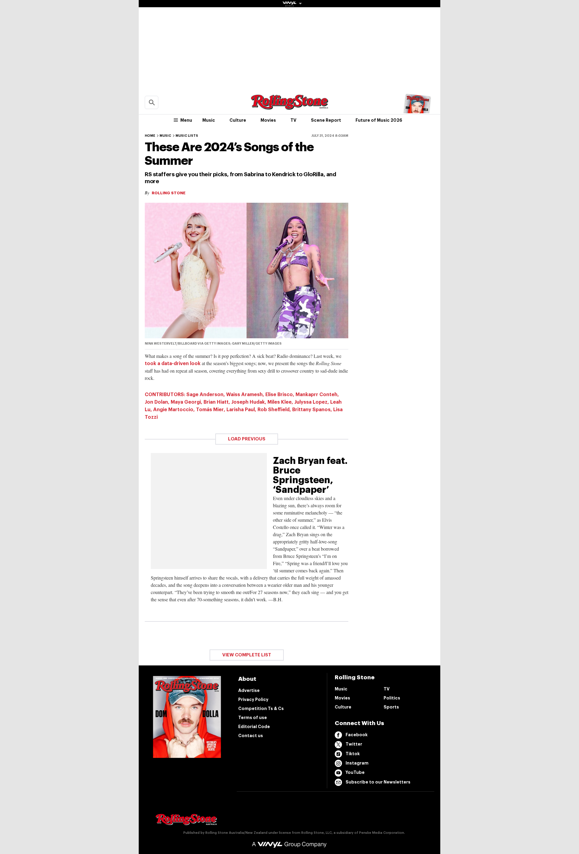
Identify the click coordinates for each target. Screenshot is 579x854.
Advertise (249, 690)
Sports (391, 707)
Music (208, 120)
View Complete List (246, 655)
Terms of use (252, 717)
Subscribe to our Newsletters (378, 782)
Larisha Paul (240, 409)
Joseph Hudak (248, 402)
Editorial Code (254, 726)
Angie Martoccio (173, 409)
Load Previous (246, 439)
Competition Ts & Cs (261, 708)
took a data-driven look (173, 363)
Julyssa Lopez (310, 402)
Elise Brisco (279, 394)
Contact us (250, 736)
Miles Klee (279, 402)
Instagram (357, 763)
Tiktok (353, 754)
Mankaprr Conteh (316, 394)
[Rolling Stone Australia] (289, 107)
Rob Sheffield (274, 409)
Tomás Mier (210, 409)
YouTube (355, 772)
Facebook (357, 735)
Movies (268, 120)
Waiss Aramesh (244, 394)
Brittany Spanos (311, 409)
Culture (237, 120)
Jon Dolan (156, 402)
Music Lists (187, 135)
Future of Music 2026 (379, 120)
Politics (392, 698)
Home (150, 135)
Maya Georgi (186, 402)
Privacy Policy (253, 699)
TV (293, 120)
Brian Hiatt (216, 402)
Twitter (354, 744)
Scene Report (326, 120)
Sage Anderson (204, 394)
